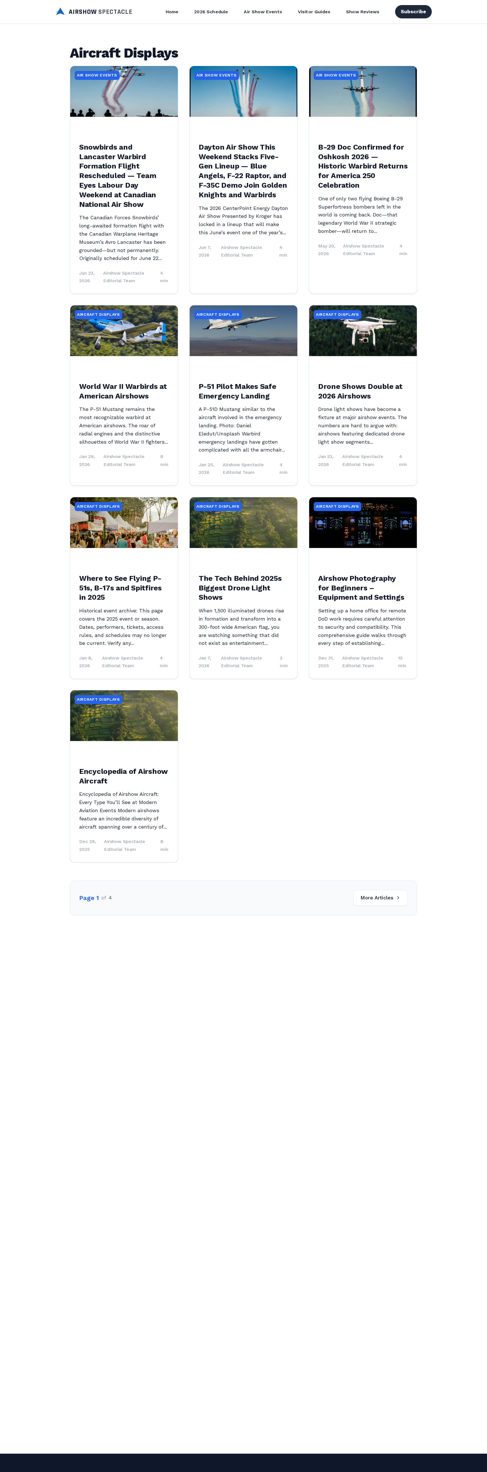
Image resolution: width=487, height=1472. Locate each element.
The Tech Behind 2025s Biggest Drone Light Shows (240, 588)
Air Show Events (263, 11)
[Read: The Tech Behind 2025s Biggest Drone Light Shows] (243, 522)
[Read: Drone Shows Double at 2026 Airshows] (363, 330)
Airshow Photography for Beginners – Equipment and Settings (361, 588)
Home (172, 11)
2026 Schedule (211, 11)
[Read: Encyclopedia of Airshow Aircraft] (124, 715)
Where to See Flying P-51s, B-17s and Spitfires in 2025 (120, 588)
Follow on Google (401, 1461)
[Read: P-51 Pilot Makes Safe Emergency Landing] (243, 330)
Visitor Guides (314, 11)
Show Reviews (362, 11)
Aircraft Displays (98, 314)
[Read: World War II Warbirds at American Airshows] (124, 330)
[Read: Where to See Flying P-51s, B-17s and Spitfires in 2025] (124, 522)
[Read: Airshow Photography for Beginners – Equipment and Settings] (363, 522)
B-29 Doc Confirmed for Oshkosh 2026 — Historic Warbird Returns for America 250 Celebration (363, 166)
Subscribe (413, 11)
